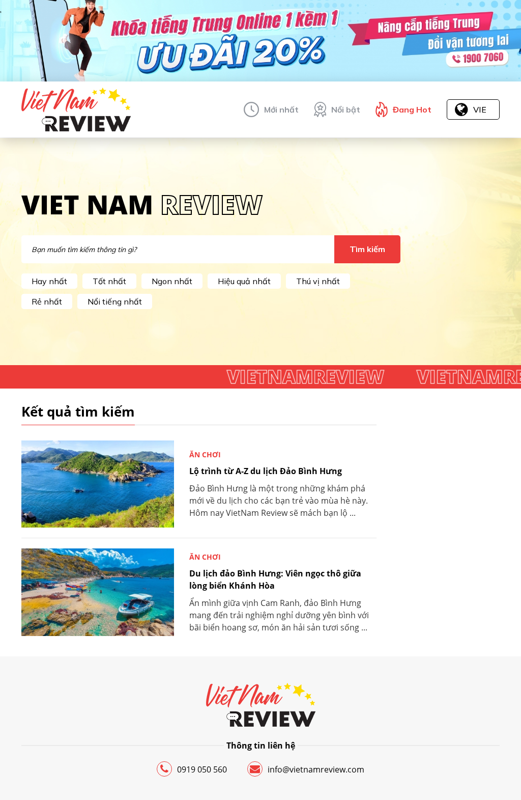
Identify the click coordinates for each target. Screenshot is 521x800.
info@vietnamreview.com (316, 769)
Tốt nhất (109, 281)
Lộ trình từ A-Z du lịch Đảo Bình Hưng (265, 471)
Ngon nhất (172, 281)
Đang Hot (412, 109)
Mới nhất (281, 109)
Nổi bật (345, 109)
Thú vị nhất (318, 281)
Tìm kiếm (367, 249)
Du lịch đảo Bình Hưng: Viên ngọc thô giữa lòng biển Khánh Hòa (275, 579)
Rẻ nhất (47, 301)
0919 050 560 (202, 769)
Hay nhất (49, 281)
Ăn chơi (205, 454)
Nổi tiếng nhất (115, 301)
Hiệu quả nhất (244, 281)
